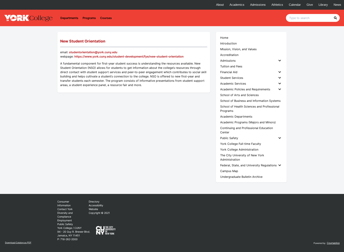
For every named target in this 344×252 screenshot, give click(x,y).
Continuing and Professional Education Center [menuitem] (246, 130)
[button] (335, 18)
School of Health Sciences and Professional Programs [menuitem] (249, 109)
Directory (94, 201)
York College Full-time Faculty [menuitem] (240, 144)
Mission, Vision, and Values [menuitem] (238, 49)
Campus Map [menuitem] (229, 171)
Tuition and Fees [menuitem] (231, 66)
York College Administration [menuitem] (239, 149)
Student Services (231, 78)
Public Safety (229, 138)
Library (323, 4)
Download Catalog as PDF (18, 242)
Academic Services (233, 83)
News (337, 4)
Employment (64, 220)
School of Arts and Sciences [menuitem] (239, 95)
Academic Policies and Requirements (245, 89)
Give (310, 4)
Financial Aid (228, 72)
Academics (237, 4)
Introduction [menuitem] (228, 43)
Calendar (295, 4)
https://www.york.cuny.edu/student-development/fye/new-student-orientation (129, 56)
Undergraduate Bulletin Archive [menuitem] (241, 177)
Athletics (277, 4)
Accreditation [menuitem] (229, 55)
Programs (89, 18)
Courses (106, 18)
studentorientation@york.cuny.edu (93, 52)
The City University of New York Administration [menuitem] (242, 157)
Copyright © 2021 (99, 212)
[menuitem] (251, 60)
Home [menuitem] (224, 37)
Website (93, 209)
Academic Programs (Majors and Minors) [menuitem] (248, 122)
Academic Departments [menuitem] (236, 116)
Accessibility (96, 205)
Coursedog (333, 242)
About (220, 4)
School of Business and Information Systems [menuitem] (250, 101)
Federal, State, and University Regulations (248, 165)
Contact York (65, 209)
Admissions (258, 4)
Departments (69, 18)
